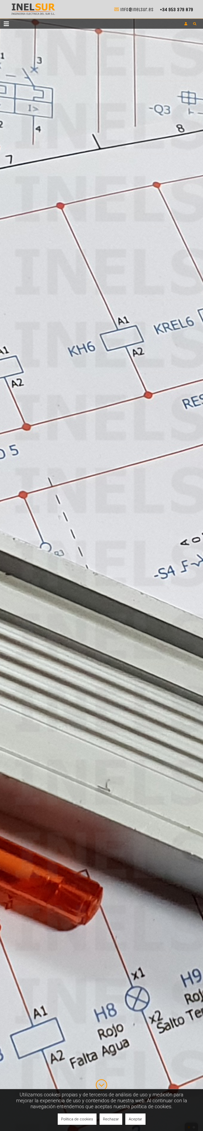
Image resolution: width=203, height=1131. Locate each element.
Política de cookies (77, 1119)
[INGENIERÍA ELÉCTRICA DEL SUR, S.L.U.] (33, 16)
